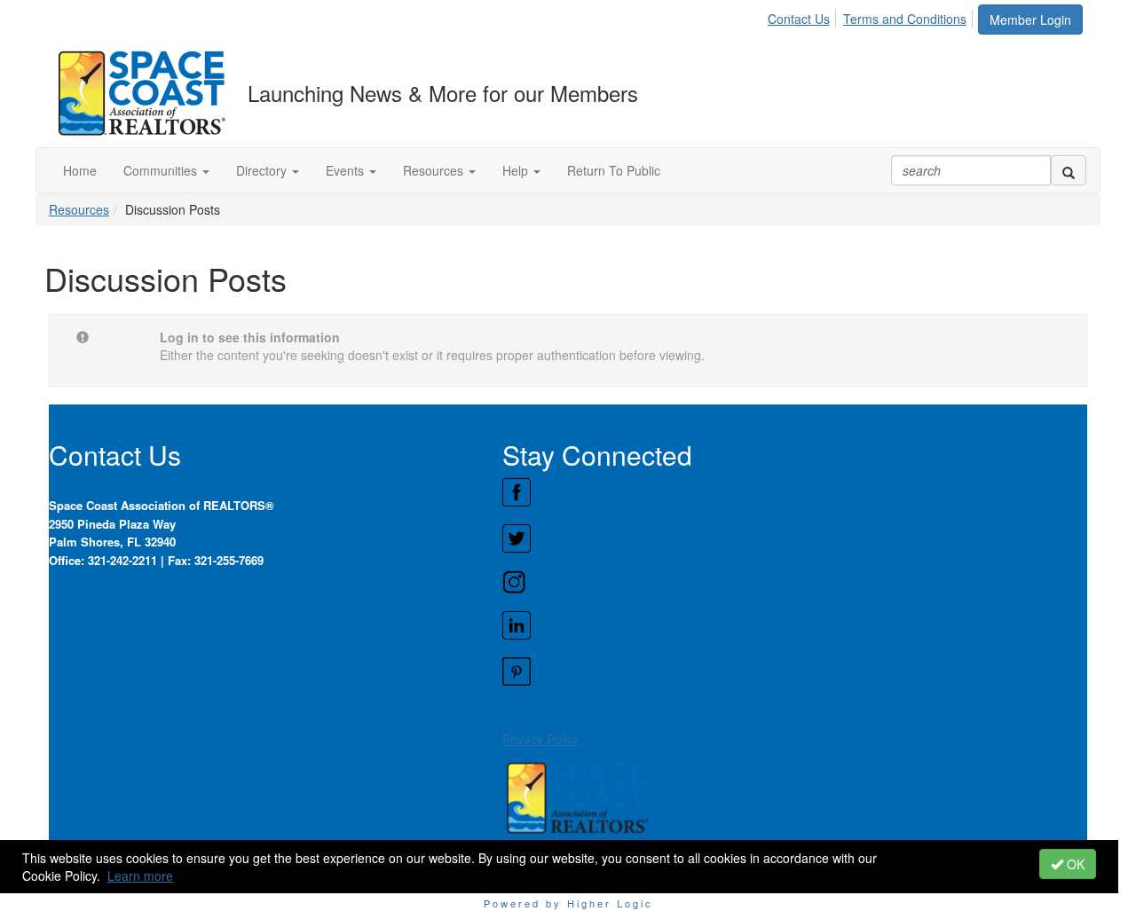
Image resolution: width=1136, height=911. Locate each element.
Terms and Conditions (904, 18)
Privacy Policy (541, 739)
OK (1074, 864)
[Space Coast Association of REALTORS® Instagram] (794, 581)
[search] (1068, 170)
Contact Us (799, 18)
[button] (166, 170)
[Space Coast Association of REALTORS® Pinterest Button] (794, 671)
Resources (79, 209)
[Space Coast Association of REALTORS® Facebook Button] (794, 492)
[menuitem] (803, 15)
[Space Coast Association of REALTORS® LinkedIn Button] (794, 625)
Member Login (1030, 19)
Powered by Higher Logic (568, 903)
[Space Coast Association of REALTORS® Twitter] (794, 538)
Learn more (140, 875)
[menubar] (872, 15)
